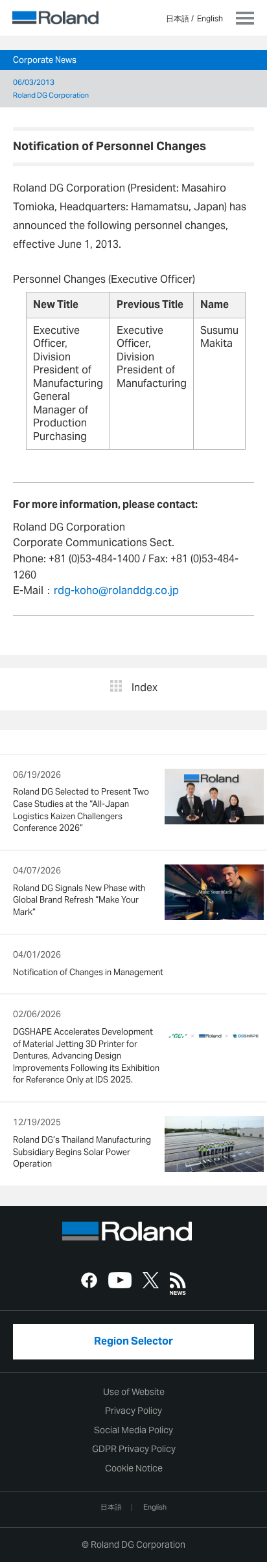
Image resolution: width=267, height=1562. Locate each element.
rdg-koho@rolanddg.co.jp (116, 590)
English (210, 18)
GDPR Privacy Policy (134, 1449)
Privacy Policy (133, 1410)
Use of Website (134, 1392)
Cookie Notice (134, 1468)
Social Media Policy (133, 1430)
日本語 (177, 18)
